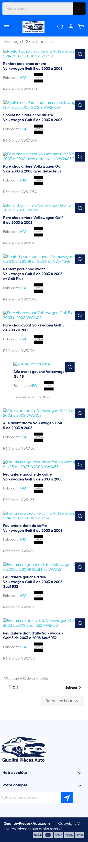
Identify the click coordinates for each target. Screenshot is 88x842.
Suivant (74, 688)
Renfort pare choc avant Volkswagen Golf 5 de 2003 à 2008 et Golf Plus (33, 274)
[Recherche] (79, 8)
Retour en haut (62, 701)
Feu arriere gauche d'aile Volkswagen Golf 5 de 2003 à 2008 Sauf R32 (33, 582)
